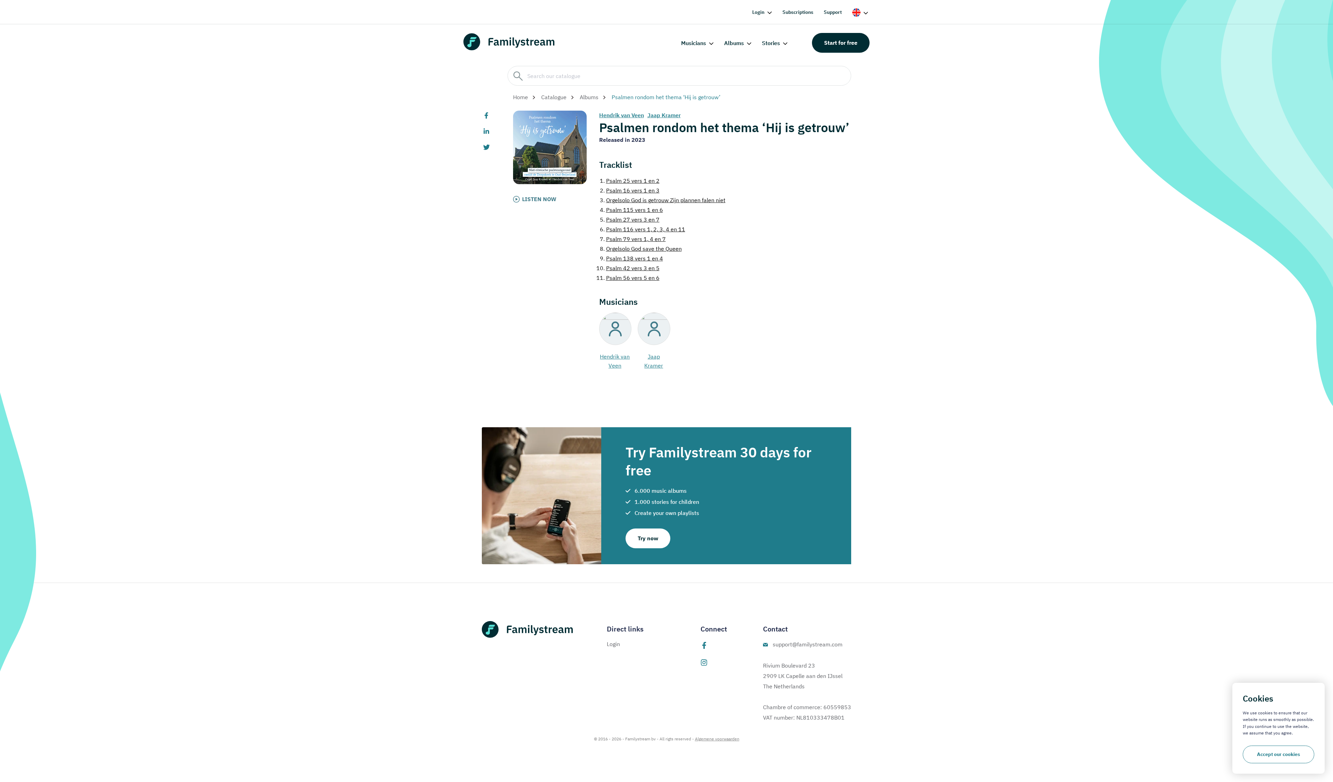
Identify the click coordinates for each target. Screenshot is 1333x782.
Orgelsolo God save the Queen (641, 248)
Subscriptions (797, 12)
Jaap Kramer (664, 115)
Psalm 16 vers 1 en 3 (630, 190)
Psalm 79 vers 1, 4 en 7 (633, 238)
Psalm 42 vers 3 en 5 (628, 268)
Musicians (693, 43)
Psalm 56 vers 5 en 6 (628, 277)
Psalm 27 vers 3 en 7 (630, 219)
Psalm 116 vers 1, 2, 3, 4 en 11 (642, 229)
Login (758, 12)
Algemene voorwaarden (717, 738)
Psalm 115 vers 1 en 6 (631, 209)
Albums (734, 43)
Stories (771, 43)
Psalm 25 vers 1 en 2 (630, 180)
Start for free (840, 42)
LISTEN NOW (539, 199)
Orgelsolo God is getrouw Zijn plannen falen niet (663, 200)
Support (833, 12)
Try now (648, 538)
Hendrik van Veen (621, 115)
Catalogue (554, 97)
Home (520, 97)
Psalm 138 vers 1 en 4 (631, 258)
